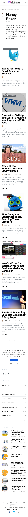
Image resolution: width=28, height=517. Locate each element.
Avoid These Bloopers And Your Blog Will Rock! (12, 168)
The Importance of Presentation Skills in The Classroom (17, 432)
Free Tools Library (19, 507)
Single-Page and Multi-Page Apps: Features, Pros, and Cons (18, 487)
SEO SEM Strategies (8, 402)
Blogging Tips (8, 146)
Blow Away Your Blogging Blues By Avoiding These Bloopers (12, 218)
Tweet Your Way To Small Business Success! (12, 71)
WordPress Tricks (7, 420)
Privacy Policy (17, 509)
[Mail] (17, 363)
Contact (14, 360)
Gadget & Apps (6, 398)
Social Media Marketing (11, 49)
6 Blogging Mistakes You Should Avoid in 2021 (18, 479)
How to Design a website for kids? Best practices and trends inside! (18, 472)
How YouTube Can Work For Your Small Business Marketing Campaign (13, 267)
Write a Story (7, 507)
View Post (4, 89)
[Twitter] (14, 363)
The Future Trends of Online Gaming (17, 440)
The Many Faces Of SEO (18, 447)
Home (3, 9)
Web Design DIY (6, 415)
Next (18, 340)
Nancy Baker (7, 76)
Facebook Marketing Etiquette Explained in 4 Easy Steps (14, 315)
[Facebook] (11, 363)
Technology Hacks (9, 95)
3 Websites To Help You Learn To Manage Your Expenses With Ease (14, 119)
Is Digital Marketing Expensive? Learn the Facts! (17, 463)
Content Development (9, 394)
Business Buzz (8, 243)
